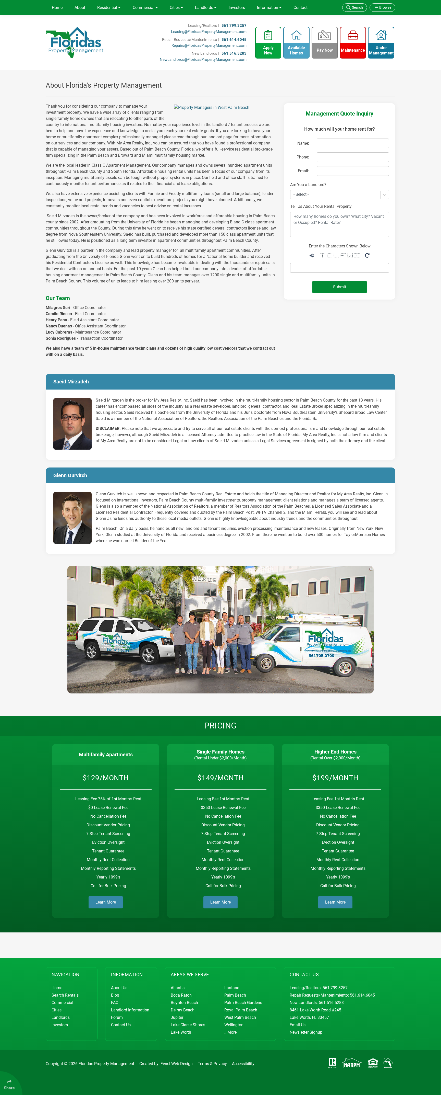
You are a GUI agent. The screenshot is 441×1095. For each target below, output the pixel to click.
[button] (312, 255)
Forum (117, 1017)
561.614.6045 (234, 39)
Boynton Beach (184, 1002)
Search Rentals (65, 995)
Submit (339, 286)
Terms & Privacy (212, 1063)
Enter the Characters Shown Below (340, 246)
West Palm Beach (240, 1017)
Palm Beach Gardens (243, 1002)
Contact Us (121, 1024)
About (80, 7)
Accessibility (243, 1063)
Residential (107, 7)
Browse (385, 7)
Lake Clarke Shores (188, 1024)
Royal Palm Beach (240, 1010)
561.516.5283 (234, 53)
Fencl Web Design (177, 1063)
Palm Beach (235, 995)
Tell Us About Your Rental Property (321, 206)
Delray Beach (182, 1010)
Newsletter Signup (306, 1032)
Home (57, 7)
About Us (119, 987)
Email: (303, 170)
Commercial (144, 7)
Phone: (303, 157)
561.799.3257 (234, 25)
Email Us (297, 1024)
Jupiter (177, 1017)
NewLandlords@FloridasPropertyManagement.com (203, 59)
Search (357, 7)
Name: (303, 143)
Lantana (231, 987)
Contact (300, 7)
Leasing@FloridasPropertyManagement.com (209, 31)
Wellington (233, 1024)
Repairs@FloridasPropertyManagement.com (209, 45)
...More (230, 1032)
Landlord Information (130, 1010)
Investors (237, 7)
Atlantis (178, 987)
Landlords (204, 7)
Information (268, 7)
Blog (115, 995)
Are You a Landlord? (308, 184)
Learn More (105, 902)
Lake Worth (181, 1032)
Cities (175, 7)
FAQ (114, 1002)
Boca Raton (181, 995)
